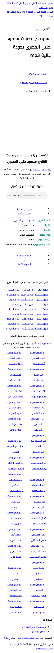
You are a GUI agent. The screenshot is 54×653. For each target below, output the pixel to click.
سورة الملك (27, 323)
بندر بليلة (38, 380)
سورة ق (15, 314)
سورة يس (28, 309)
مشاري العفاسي (38, 595)
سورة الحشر (42, 323)
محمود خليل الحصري (41, 169)
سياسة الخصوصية (44, 649)
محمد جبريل (15, 557)
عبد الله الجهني (16, 490)
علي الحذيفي (38, 507)
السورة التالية (24, 264)
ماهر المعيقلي (38, 540)
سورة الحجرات (26, 314)
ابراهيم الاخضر (16, 363)
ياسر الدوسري (15, 612)
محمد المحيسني (38, 557)
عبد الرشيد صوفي (38, 468)
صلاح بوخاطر (15, 430)
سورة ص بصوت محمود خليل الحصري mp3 (23, 638)
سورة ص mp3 (24, 213)
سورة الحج (43, 304)
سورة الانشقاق (40, 328)
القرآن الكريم (31, 3)
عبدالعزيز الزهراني (15, 468)
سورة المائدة (41, 294)
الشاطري (38, 430)
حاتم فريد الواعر (38, 397)
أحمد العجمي (38, 363)
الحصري (15, 579)
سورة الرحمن (27, 319)
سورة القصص (26, 304)
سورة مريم (14, 299)
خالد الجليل (15, 380)
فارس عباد (16, 524)
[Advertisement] (27, 122)
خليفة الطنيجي (15, 397)
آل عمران (28, 290)
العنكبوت (15, 304)
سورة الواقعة (13, 319)
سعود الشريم (15, 413)
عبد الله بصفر (38, 490)
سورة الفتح (42, 314)
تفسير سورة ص (38, 631)
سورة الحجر (42, 299)
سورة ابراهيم (13, 294)
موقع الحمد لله (45, 3)
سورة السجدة (41, 309)
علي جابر (15, 507)
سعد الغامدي (38, 413)
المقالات (9, 3)
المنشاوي (38, 579)
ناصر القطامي (15, 595)
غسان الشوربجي (38, 524)
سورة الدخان (13, 309)
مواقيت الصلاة (46, 7)
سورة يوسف (27, 294)
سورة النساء (13, 290)
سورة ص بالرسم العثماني (34, 627)
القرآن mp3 (19, 3)
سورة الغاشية (12, 328)
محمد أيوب (15, 540)
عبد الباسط (38, 452)
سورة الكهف (26, 299)
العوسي (16, 452)
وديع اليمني (38, 612)
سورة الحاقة (13, 323)
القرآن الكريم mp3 (31, 12)
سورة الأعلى (27, 328)
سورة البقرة (42, 290)
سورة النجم (42, 319)
